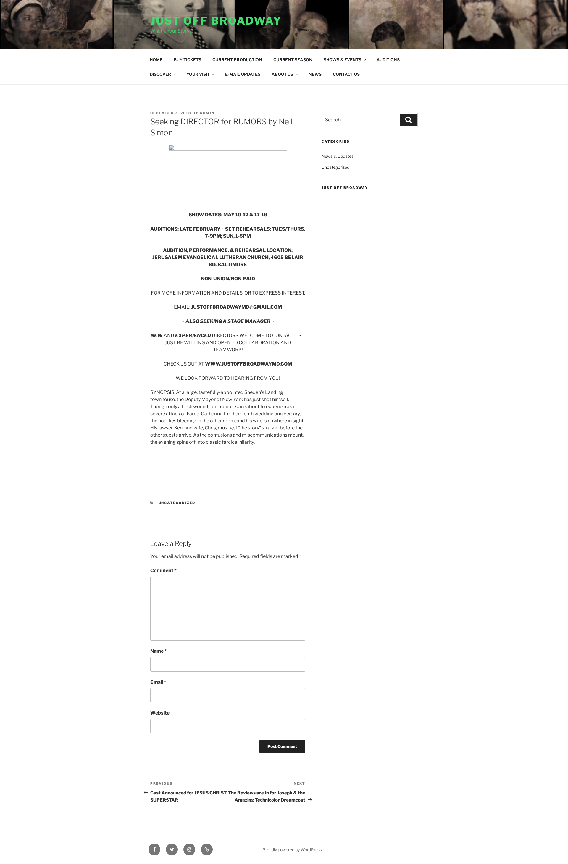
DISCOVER (160, 74)
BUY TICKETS (187, 59)
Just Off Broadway (216, 20)
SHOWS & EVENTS (342, 59)
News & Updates (338, 156)
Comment (163, 570)
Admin (207, 113)
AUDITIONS (388, 59)
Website (160, 713)
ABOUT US (282, 74)
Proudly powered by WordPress (292, 849)
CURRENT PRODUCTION (237, 59)
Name (158, 651)
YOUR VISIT (198, 74)
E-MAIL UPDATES (242, 74)
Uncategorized (177, 503)
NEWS (315, 74)
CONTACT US (346, 74)
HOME (156, 59)
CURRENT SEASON (292, 59)
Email (158, 682)
